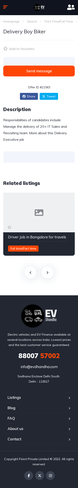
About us (15, 428)
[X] (39, 475)
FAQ (11, 418)
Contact (14, 439)
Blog (11, 408)
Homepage (11, 21)
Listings (14, 397)
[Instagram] (50, 475)
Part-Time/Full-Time (59, 21)
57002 (39, 356)
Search (32, 21)
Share (31, 96)
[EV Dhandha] (39, 7)
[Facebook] (28, 475)
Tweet (51, 96)
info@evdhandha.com (39, 366)
